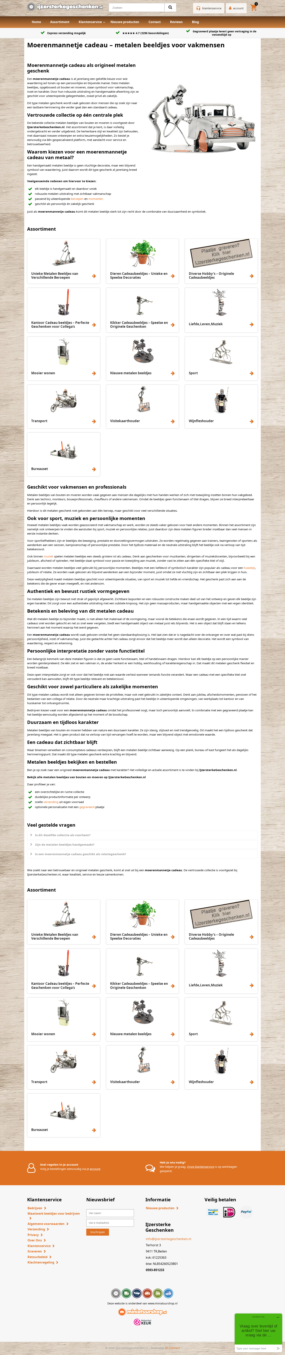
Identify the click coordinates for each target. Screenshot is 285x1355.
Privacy (33, 1235)
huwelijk (249, 568)
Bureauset (39, 469)
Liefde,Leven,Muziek (206, 324)
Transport (39, 421)
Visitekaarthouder (125, 421)
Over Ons (35, 1240)
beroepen (77, 199)
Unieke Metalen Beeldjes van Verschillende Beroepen (54, 275)
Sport (193, 373)
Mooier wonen (43, 373)
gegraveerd (87, 807)
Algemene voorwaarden (46, 1224)
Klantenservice (90, 22)
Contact (155, 22)
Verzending (36, 1229)
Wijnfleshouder (201, 421)
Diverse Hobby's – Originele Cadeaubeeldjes (211, 275)
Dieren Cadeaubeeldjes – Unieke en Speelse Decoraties (139, 275)
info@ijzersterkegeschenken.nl (168, 1239)
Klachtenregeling (41, 1262)
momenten (95, 199)
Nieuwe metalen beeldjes (130, 373)
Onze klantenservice (200, 1167)
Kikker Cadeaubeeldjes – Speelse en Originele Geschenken (139, 324)
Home (36, 22)
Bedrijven (35, 1208)
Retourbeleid (38, 1257)
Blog (195, 22)
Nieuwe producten (125, 22)
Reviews (176, 22)
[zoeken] (170, 7)
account (95, 1169)
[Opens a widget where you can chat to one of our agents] (258, 1333)
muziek (49, 556)
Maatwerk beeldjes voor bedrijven (54, 1213)
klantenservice (211, 8)
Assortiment (59, 22)
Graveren (35, 1251)
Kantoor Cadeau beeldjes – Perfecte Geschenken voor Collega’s (60, 324)
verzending (51, 802)
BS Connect (172, 1348)
